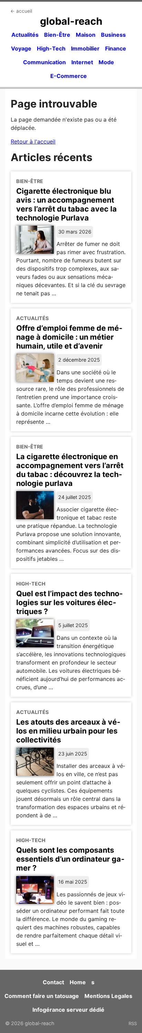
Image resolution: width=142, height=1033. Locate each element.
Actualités (25, 34)
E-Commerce (68, 75)
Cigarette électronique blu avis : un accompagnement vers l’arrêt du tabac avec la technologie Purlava (66, 204)
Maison (85, 34)
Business (113, 34)
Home (78, 982)
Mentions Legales (108, 995)
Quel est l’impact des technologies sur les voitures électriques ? (69, 602)
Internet (82, 62)
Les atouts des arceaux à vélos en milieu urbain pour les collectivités (68, 730)
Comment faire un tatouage (41, 995)
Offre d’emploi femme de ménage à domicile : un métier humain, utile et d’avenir (69, 336)
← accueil (21, 11)
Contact (53, 982)
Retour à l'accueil (33, 141)
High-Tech (51, 48)
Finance (115, 48)
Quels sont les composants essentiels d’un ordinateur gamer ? (70, 858)
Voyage (21, 48)
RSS (133, 1023)
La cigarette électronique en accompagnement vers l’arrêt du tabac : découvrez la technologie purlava (69, 470)
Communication (44, 62)
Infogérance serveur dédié (68, 1009)
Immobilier (85, 48)
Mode (106, 62)
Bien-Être (57, 34)
